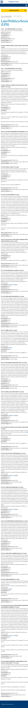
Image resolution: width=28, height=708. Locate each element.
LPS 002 (15, 284)
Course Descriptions (17, 16)
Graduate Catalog (8, 16)
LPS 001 (10, 284)
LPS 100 (10, 589)
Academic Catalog (14, 1)
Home (2, 16)
